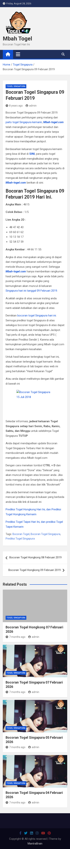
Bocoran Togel (21, 534)
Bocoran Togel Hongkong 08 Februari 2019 (35, 557)
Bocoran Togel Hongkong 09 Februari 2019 (34, 570)
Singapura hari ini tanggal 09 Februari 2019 (31, 290)
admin (33, 105)
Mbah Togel (17, 38)
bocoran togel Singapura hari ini (36, 315)
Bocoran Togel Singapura (45, 534)
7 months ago (17, 636)
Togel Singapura (16, 86)
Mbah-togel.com (53, 122)
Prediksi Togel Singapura (20, 538)
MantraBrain (35, 843)
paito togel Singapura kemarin (24, 122)
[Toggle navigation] (18, 54)
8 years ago (16, 105)
